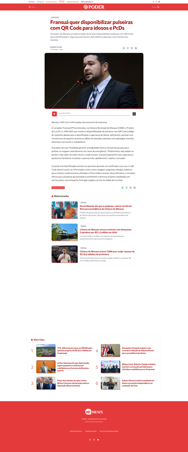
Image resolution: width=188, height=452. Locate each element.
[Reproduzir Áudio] (54, 113)
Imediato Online (51, 2)
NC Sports (40, 2)
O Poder (62, 2)
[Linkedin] (136, 48)
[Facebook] (156, 2)
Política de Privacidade (109, 431)
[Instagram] (153, 2)
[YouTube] (159, 2)
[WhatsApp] (123, 48)
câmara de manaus (58, 187)
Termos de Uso (91, 431)
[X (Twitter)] (131, 48)
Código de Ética (76, 431)
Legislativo (55, 17)
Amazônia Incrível (73, 2)
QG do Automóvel (87, 2)
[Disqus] (94, 297)
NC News (32, 2)
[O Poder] (94, 7)
